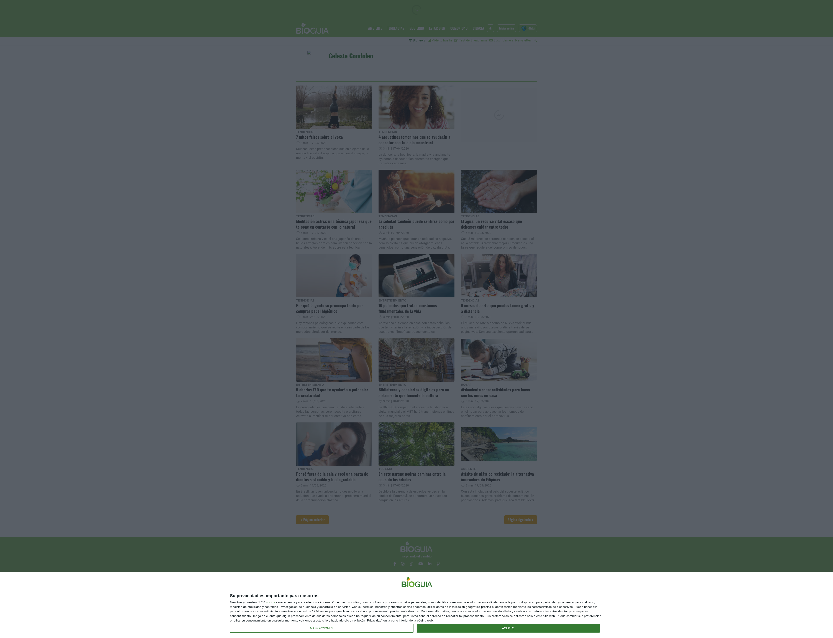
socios (270, 602)
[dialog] (416, 605)
